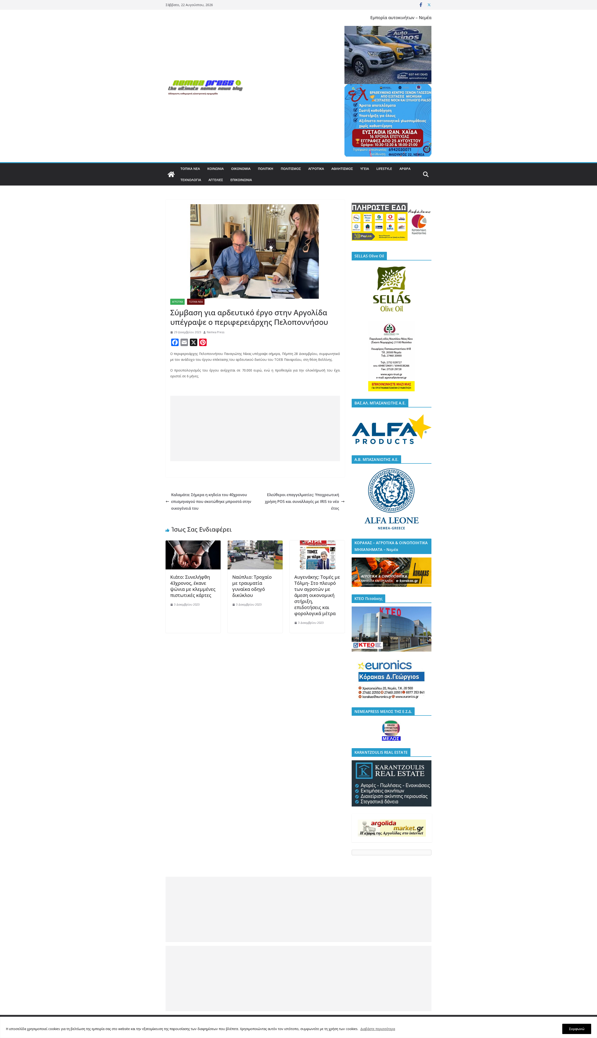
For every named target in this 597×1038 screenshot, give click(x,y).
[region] (298, 1027)
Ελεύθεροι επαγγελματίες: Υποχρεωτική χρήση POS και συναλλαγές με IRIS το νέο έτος (302, 501)
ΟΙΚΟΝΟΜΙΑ (240, 168)
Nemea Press (215, 332)
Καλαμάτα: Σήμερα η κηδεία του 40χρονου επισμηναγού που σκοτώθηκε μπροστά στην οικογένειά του (211, 501)
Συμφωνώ (576, 1029)
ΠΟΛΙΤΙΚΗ (265, 168)
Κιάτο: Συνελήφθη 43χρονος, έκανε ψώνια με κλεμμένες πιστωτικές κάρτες (192, 586)
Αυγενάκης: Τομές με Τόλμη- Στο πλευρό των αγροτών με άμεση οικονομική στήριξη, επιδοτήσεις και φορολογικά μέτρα (317, 595)
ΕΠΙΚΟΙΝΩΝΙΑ (241, 180)
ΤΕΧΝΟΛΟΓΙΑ (190, 180)
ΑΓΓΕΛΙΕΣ (215, 180)
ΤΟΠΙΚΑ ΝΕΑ (190, 168)
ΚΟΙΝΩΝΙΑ (215, 168)
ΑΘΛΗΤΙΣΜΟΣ (342, 168)
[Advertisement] (255, 428)
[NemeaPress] (171, 174)
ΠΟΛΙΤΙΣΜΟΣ (291, 168)
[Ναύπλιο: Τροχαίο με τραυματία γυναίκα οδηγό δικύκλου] (255, 543)
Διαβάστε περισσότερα (377, 1029)
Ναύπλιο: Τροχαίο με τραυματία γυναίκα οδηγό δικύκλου (252, 586)
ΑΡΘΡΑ (404, 168)
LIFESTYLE (384, 168)
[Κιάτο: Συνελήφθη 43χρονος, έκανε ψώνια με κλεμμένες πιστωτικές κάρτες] (193, 543)
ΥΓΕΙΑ (364, 168)
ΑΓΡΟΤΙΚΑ (316, 168)
